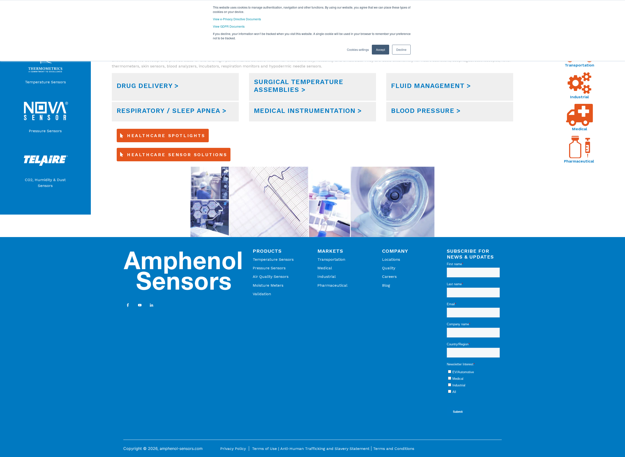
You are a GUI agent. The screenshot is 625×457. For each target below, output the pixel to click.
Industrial (579, 97)
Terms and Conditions (393, 448)
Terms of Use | (265, 448)
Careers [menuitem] (389, 276)
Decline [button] (401, 49)
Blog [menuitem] (386, 285)
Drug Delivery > (148, 86)
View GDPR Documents (229, 26)
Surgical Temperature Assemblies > (298, 86)
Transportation (579, 65)
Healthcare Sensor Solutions (177, 154)
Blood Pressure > (426, 111)
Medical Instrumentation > (308, 111)
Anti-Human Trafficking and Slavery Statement (324, 448)
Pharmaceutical (579, 161)
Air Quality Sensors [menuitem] (271, 276)
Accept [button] (380, 49)
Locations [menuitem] (391, 259)
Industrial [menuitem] (326, 276)
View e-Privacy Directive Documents (237, 19)
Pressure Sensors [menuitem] (269, 268)
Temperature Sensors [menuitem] (273, 259)
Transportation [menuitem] (331, 259)
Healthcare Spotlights (166, 135)
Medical (579, 129)
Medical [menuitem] (324, 268)
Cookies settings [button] (358, 49)
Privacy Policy (233, 448)
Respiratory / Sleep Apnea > (172, 111)
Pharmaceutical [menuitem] (332, 285)
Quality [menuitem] (388, 268)
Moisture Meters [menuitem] (268, 285)
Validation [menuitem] (262, 294)
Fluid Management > (431, 86)
